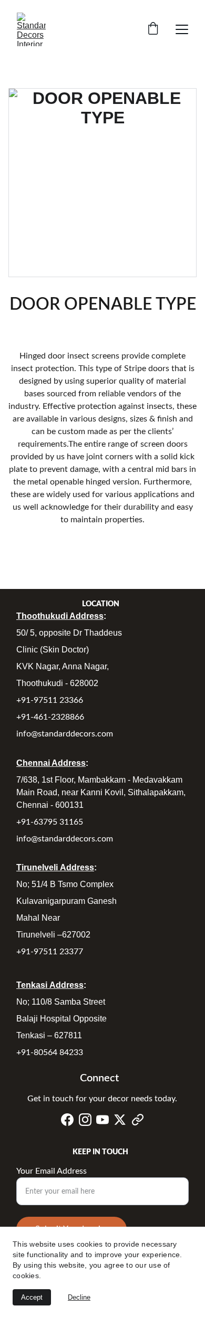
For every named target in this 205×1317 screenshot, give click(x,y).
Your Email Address (51, 1171)
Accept (32, 1297)
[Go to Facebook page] (67, 1119)
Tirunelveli (38, 867)
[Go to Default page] (137, 1119)
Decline (79, 1297)
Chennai (34, 762)
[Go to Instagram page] (85, 1119)
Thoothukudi (42, 616)
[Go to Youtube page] (102, 1119)
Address (86, 616)
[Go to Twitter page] (120, 1119)
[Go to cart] (153, 30)
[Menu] (182, 29)
